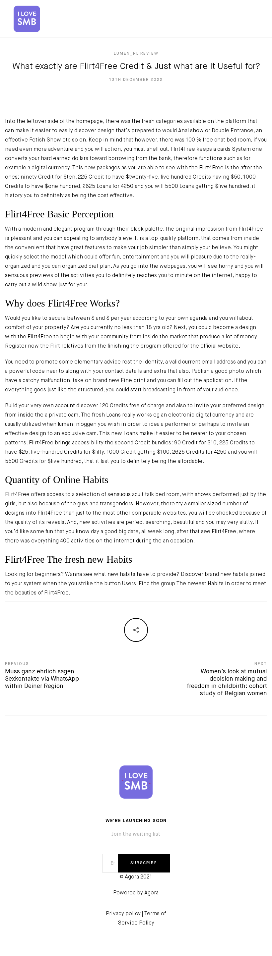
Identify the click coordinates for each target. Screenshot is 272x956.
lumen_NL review (136, 54)
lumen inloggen (77, 424)
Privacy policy (123, 914)
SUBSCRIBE (143, 863)
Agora (151, 893)
